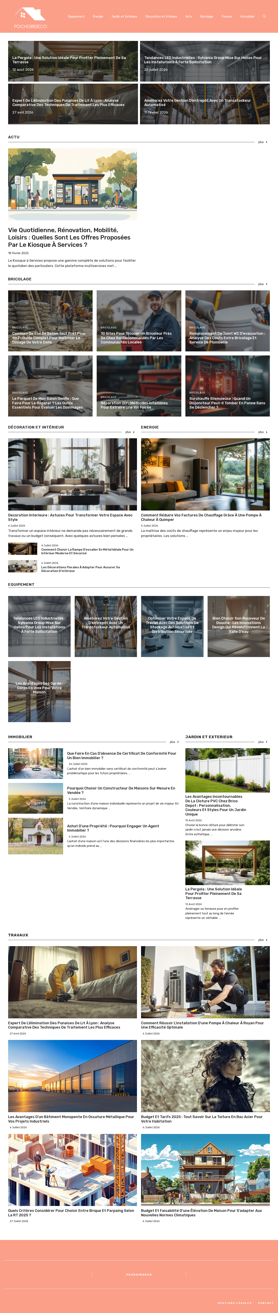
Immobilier (247, 16)
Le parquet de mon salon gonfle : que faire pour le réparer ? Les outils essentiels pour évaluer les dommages (47, 403)
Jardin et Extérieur (124, 16)
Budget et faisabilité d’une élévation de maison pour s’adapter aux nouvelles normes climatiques (201, 1212)
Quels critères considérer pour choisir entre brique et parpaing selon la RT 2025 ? (71, 1212)
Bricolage (206, 16)
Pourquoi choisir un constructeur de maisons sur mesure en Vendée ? (121, 790)
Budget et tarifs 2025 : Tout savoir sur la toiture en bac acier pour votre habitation (202, 1119)
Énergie (98, 16)
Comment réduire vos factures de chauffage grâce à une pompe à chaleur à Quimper (201, 517)
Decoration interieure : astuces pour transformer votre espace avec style (70, 517)
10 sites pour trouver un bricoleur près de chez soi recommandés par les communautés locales (136, 337)
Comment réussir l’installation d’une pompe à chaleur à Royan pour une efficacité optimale (202, 1025)
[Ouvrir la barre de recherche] (264, 16)
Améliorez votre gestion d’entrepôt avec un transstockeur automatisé (197, 102)
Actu (188, 16)
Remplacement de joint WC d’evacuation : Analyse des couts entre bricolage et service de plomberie (227, 337)
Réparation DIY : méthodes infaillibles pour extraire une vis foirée (134, 405)
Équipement (76, 16)
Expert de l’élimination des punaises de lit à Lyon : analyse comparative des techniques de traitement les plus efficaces (68, 102)
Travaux (226, 16)
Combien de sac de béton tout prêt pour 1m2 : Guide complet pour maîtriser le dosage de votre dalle (49, 337)
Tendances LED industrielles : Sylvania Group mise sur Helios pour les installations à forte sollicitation (203, 60)
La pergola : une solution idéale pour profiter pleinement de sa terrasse (69, 60)
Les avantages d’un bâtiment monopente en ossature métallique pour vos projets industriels (71, 1119)
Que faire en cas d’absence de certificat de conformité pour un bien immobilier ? (121, 755)
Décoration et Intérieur (161, 16)
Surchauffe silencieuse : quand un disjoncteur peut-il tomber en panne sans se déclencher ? (227, 403)
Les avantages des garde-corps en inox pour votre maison (39, 687)
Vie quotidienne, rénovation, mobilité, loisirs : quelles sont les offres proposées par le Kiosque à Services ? (69, 237)
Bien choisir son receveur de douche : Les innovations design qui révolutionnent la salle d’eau (238, 625)
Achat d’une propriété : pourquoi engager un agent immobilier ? (113, 828)
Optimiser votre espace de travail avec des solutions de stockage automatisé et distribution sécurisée (172, 625)
